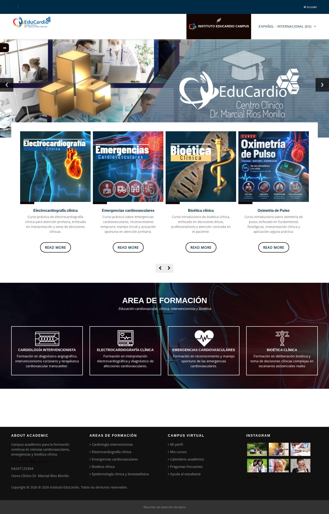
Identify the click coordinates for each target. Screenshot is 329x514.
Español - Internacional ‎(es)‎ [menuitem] (285, 26)
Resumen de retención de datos (164, 507)
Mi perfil (176, 444)
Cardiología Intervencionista (47, 350)
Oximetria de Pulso (274, 210)
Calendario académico (187, 459)
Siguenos (252, 477)
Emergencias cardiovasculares (128, 210)
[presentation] (160, 268)
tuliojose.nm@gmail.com (30, 461)
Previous (6, 85)
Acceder (312, 7)
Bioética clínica (201, 210)
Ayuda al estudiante (185, 474)
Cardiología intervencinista (112, 444)
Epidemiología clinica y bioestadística (120, 474)
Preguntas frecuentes (186, 466)
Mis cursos (178, 451)
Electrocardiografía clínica (55, 210)
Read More (55, 247)
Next (322, 85)
